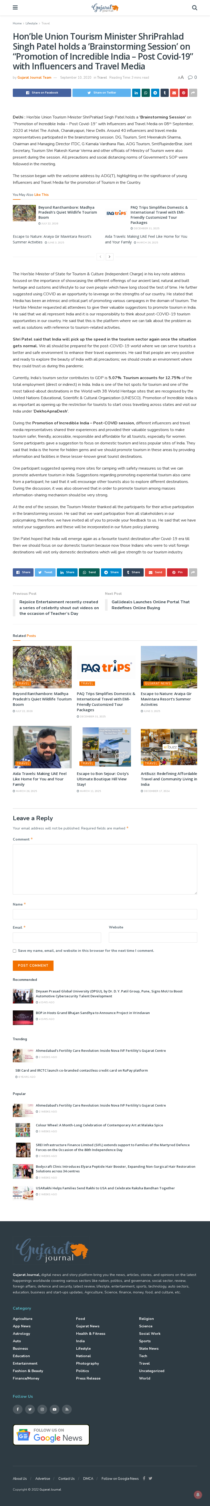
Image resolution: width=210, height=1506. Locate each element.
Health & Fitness (90, 1333)
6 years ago (27, 1077)
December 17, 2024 (156, 791)
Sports (145, 1341)
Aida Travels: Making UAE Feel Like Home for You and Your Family (39, 779)
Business (20, 1348)
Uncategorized (151, 1370)
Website (116, 927)
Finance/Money (26, 1378)
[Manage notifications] (198, 1495)
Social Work (150, 1333)
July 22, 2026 (49, 223)
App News (21, 1326)
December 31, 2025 (146, 228)
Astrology (21, 1333)
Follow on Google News (120, 1478)
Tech (143, 1356)
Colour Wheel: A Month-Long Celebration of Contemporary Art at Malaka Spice (99, 1125)
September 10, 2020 (75, 77)
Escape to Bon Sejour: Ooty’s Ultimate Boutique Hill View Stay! (103, 779)
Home (17, 23)
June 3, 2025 (55, 242)
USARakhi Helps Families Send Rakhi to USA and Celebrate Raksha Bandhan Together (105, 1188)
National (83, 1356)
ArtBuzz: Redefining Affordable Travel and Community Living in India (169, 779)
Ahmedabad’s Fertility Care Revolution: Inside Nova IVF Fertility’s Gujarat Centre (101, 1050)
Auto (17, 1341)
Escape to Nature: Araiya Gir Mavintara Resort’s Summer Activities (166, 699)
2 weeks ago (47, 1057)
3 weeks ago (47, 1131)
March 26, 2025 (147, 242)
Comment (23, 839)
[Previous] (100, 256)
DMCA (88, 1478)
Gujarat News (158, 684)
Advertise (42, 1478)
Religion (146, 1318)
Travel (45, 23)
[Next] (109, 256)
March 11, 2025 (90, 791)
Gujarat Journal (50, 1489)
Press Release (88, 1378)
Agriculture (22, 1318)
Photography (87, 1363)
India (80, 1341)
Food (80, 1318)
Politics (82, 1370)
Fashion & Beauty (28, 1370)
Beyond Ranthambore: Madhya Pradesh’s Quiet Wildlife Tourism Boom (67, 212)
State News (149, 1348)
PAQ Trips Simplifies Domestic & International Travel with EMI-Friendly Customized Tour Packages (159, 215)
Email (19, 927)
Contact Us (66, 1478)
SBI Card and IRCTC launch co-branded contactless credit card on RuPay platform (81, 1070)
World (144, 1378)
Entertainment (25, 1363)
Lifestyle (31, 23)
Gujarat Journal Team (34, 77)
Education (21, 1356)
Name (19, 904)
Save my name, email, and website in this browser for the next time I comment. (86, 950)
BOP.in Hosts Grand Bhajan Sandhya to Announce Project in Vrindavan (93, 1012)
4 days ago (46, 1002)
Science (145, 1326)
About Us (20, 1478)
